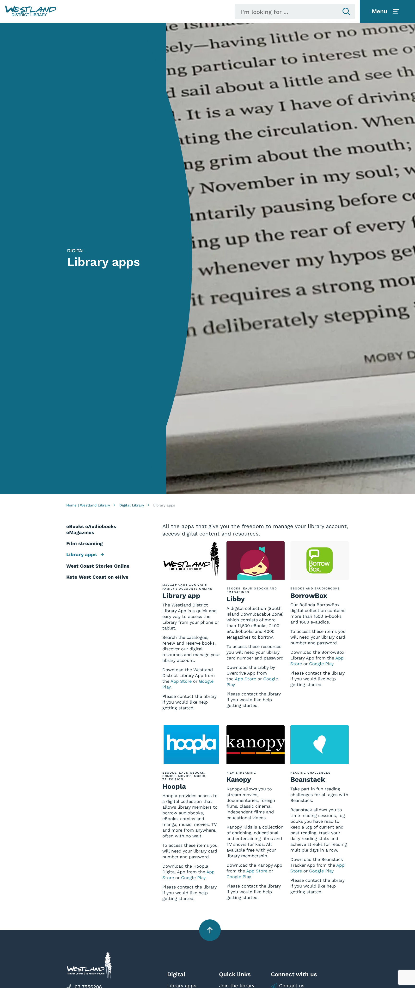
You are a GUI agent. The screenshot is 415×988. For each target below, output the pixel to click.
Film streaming (84, 543)
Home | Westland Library (90, 505)
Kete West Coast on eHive (97, 577)
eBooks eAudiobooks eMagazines (91, 529)
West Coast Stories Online (97, 566)
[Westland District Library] (30, 11)
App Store (181, 681)
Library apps (82, 554)
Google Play (321, 663)
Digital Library (134, 505)
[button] (30, 11)
